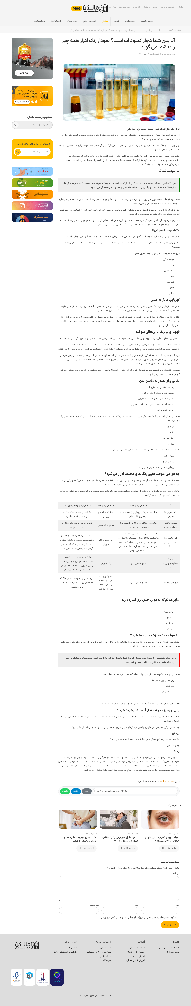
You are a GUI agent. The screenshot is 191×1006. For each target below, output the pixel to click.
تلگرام (75, 791)
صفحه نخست (174, 30)
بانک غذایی (105, 948)
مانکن (180, 7)
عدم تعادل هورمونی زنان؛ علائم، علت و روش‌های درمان (120, 839)
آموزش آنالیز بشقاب (135, 960)
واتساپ (65, 791)
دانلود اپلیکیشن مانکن (168, 948)
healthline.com (167, 781)
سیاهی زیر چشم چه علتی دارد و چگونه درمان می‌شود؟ (162, 839)
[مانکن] (93, 8)
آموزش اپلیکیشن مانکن (134, 948)
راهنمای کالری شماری (135, 952)
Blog (160, 30)
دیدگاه (175, 873)
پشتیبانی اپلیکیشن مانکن (65, 952)
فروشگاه (146, 7)
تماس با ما (101, 7)
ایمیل (136, 905)
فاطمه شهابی (156, 54)
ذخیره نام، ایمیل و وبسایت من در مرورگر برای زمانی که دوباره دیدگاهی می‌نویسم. (138, 917)
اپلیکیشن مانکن (167, 7)
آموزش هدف (139, 956)
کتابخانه (136, 7)
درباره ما (112, 7)
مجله (155, 7)
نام (177, 905)
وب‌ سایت (94, 905)
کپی (87, 791)
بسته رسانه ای (172, 952)
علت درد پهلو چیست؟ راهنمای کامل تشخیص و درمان (80, 839)
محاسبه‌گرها (124, 7)
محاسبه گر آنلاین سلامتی (99, 952)
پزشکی (149, 30)
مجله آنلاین (105, 956)
